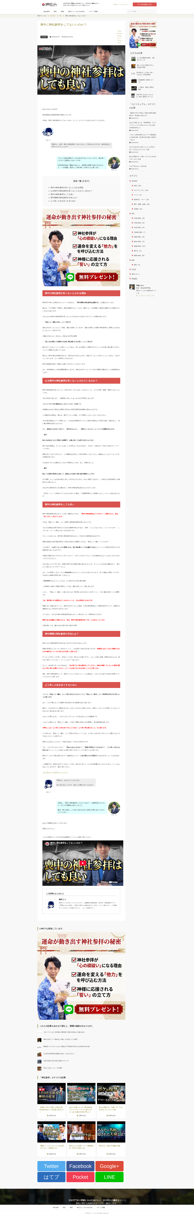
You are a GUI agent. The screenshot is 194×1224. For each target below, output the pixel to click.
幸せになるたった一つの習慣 (52, 1068)
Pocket (119, 40)
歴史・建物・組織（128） (142, 204)
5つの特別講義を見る (145, 4)
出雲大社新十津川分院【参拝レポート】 (56, 1061)
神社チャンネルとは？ (121, 4)
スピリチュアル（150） (141, 190)
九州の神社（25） (140, 227)
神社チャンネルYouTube (76, 11)
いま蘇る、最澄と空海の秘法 (146, 88)
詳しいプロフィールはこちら (145, 295)
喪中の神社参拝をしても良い (62, 194)
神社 (55, 11)
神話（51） (137, 265)
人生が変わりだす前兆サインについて (55, 772)
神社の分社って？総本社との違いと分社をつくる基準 (60, 1039)
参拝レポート (135, 274)
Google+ (119, 36)
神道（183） (138, 185)
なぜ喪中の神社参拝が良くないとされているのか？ (71, 191)
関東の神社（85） (140, 255)
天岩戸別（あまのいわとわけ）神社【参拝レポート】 (144, 96)
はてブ (119, 38)
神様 (62, 11)
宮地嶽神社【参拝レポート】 (146, 81)
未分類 (133, 269)
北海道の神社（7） (140, 232)
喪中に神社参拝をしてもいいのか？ (63, 24)
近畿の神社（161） (140, 246)
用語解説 (134, 279)
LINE (119, 42)
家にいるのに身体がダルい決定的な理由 (145, 66)
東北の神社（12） (140, 241)
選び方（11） (138, 251)
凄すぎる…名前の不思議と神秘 (109, 1146)
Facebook (119, 33)
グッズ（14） (138, 195)
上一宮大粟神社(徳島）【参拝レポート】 (145, 59)
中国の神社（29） (140, 218)
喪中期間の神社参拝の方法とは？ (64, 198)
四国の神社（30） (140, 237)
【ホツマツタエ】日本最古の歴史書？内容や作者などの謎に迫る (63, 1032)
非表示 (86, 181)
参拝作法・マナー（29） (142, 199)
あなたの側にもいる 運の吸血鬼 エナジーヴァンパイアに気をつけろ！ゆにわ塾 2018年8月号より (81, 1109)
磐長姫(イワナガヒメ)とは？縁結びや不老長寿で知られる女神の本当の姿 (66, 1046)
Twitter (119, 31)
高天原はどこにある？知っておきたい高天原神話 (144, 73)
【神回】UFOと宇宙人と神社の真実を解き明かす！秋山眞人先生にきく (51, 1109)
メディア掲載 (93, 11)
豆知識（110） (138, 209)
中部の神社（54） (140, 223)
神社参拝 (47, 11)
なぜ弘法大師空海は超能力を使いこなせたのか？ (59, 1053)
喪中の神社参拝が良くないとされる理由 (67, 187)
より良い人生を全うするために (63, 201)
